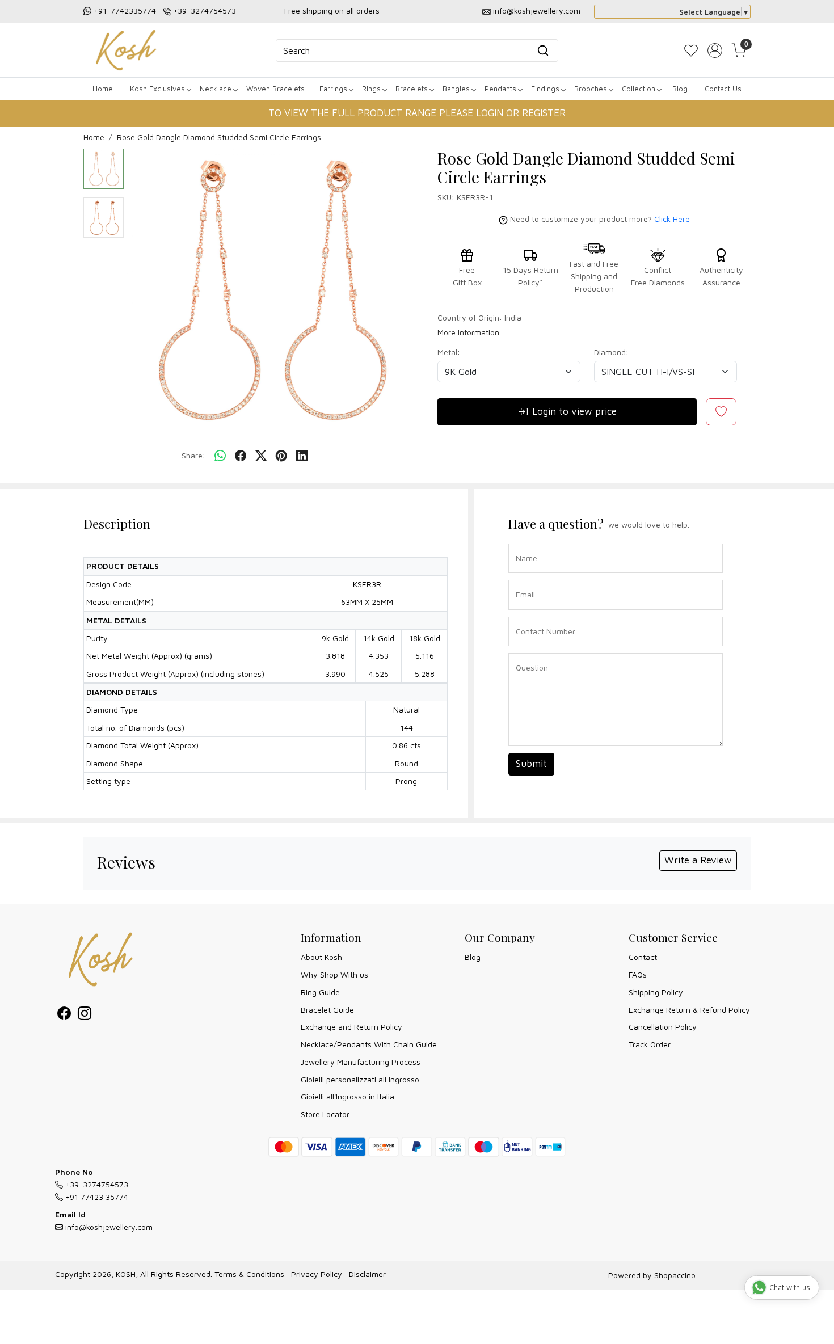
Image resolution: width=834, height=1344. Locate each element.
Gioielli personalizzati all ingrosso (360, 1079)
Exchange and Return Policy (351, 1026)
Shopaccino (675, 1275)
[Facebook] (64, 1015)
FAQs (638, 974)
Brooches (590, 88)
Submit (531, 763)
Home (102, 88)
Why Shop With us (334, 974)
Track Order (650, 1044)
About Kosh (321, 957)
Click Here (672, 219)
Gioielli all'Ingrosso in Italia (347, 1096)
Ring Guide (320, 992)
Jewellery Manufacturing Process (360, 1062)
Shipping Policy (656, 992)
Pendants (500, 88)
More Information (468, 332)
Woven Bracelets (275, 88)
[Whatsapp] (220, 456)
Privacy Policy (316, 1274)
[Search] (543, 50)
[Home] (126, 50)
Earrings (333, 88)
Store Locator (325, 1114)
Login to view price (574, 411)
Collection (638, 88)
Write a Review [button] (698, 860)
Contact (643, 957)
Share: (193, 455)
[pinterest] (281, 456)
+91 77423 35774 (95, 1197)
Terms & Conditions (249, 1274)
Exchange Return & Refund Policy (689, 1009)
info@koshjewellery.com (536, 10)
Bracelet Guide (327, 1009)
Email (523, 579)
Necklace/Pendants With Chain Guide (369, 1044)
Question (528, 652)
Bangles (456, 88)
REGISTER (544, 113)
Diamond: (611, 352)
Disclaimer (367, 1274)
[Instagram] (84, 1015)
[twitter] (261, 456)
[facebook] (240, 456)
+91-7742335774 (125, 10)
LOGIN (489, 113)
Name (523, 542)
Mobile (524, 616)
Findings (545, 88)
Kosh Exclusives (157, 88)
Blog (680, 88)
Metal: (448, 352)
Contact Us (723, 88)
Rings (371, 88)
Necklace (215, 88)
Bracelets (411, 88)
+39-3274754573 (204, 10)
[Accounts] (715, 50)
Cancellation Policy (663, 1026)
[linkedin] (302, 456)
